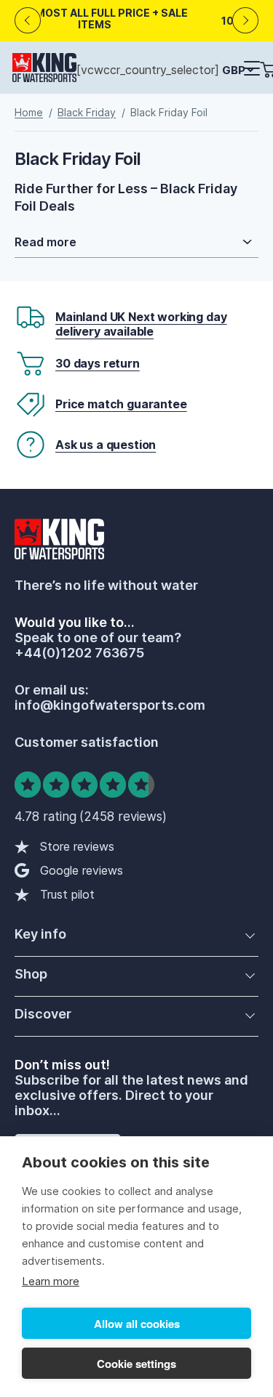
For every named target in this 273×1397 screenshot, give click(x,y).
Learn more (50, 1281)
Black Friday (87, 112)
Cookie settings (136, 1364)
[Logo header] (44, 70)
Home (29, 112)
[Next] (245, 20)
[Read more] (136, 242)
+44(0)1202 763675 (79, 652)
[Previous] (28, 20)
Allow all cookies (137, 1324)
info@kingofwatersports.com (110, 705)
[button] (251, 69)
